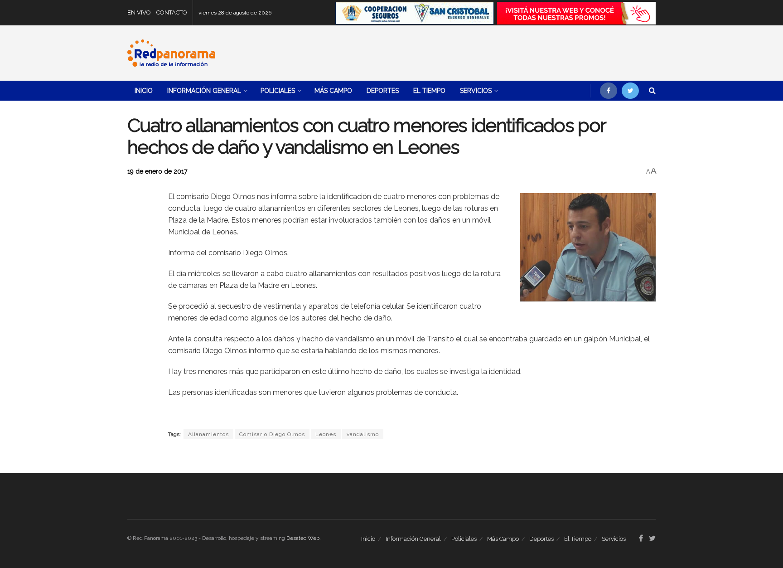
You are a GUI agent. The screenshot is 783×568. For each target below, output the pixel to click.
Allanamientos (208, 434)
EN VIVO (139, 12)
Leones (325, 434)
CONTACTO (171, 12)
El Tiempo (429, 90)
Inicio (144, 90)
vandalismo (363, 434)
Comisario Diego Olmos (272, 434)
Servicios (476, 90)
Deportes (383, 90)
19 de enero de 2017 (157, 171)
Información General (204, 90)
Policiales (278, 90)
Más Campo (333, 90)
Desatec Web (302, 538)
